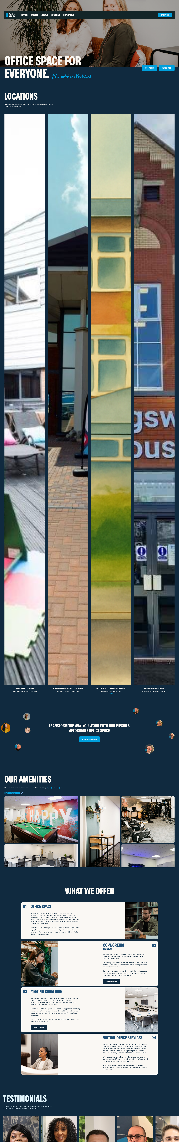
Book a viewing (111, 981)
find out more (166, 68)
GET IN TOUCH (165, 15)
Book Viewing (149, 68)
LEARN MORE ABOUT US (89, 739)
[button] (24, 15)
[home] (11, 15)
